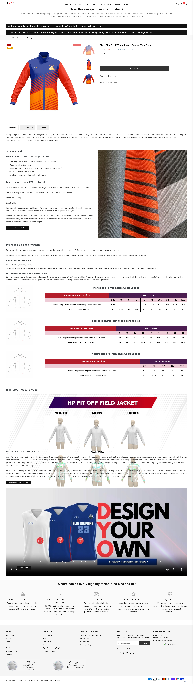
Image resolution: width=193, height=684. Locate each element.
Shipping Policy (85, 645)
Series (94, 4)
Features (104, 53)
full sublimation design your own (58, 219)
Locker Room (106, 4)
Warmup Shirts (11, 651)
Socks (8, 642)
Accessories (10, 654)
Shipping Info (28, 127)
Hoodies (9, 645)
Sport (87, 4)
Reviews (42, 127)
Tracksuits (10, 648)
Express (78, 4)
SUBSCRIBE (144, 643)
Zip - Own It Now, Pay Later (53, 648)
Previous (8, 81)
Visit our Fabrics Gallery (17, 228)
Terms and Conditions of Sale (91, 635)
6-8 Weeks (76, 45)
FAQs (45, 638)
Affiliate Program (49, 651)
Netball (8, 638)
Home (7, 38)
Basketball (10, 635)
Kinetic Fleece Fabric (77, 208)
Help (126, 4)
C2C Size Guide (49, 635)
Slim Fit (9, 47)
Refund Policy (85, 642)
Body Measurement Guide (18, 482)
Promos (118, 4)
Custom (68, 4)
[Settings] (185, 4)
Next (80, 81)
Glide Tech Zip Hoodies (43, 216)
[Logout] (179, 4)
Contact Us (24, 567)
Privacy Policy (85, 638)
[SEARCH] (176, 4)
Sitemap (46, 645)
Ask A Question (109, 76)
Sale (8, 45)
